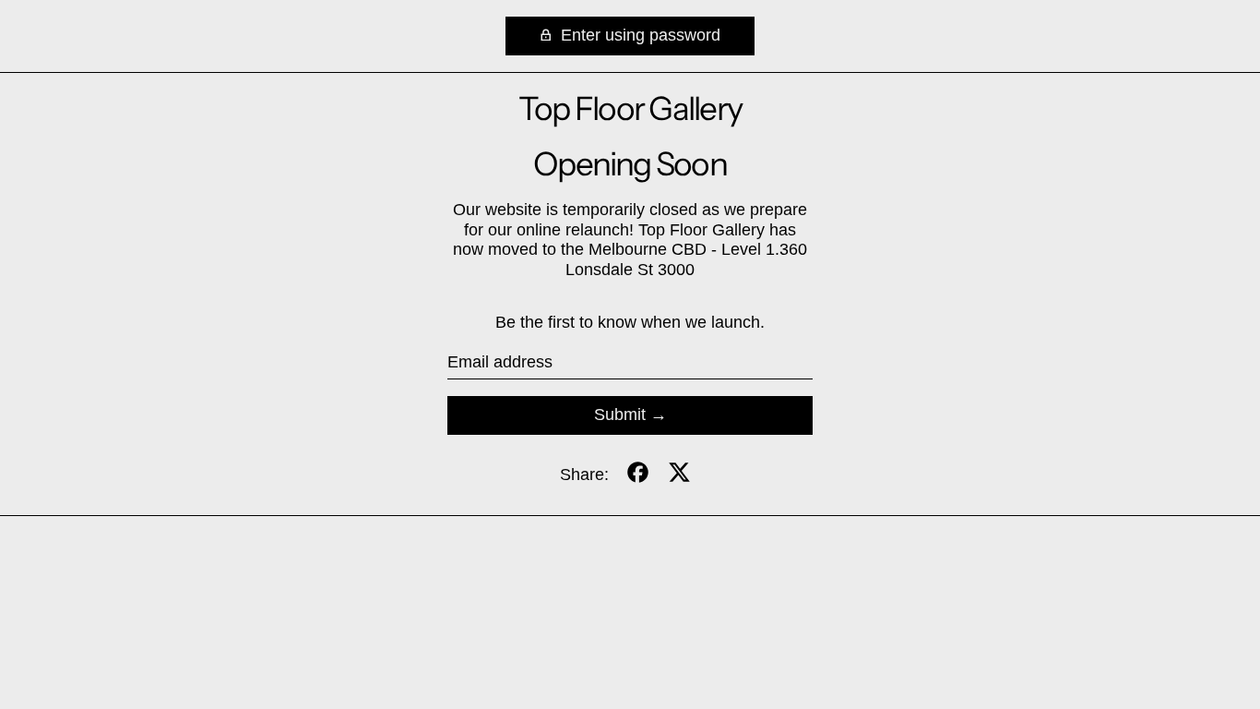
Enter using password (638, 35)
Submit (620, 414)
